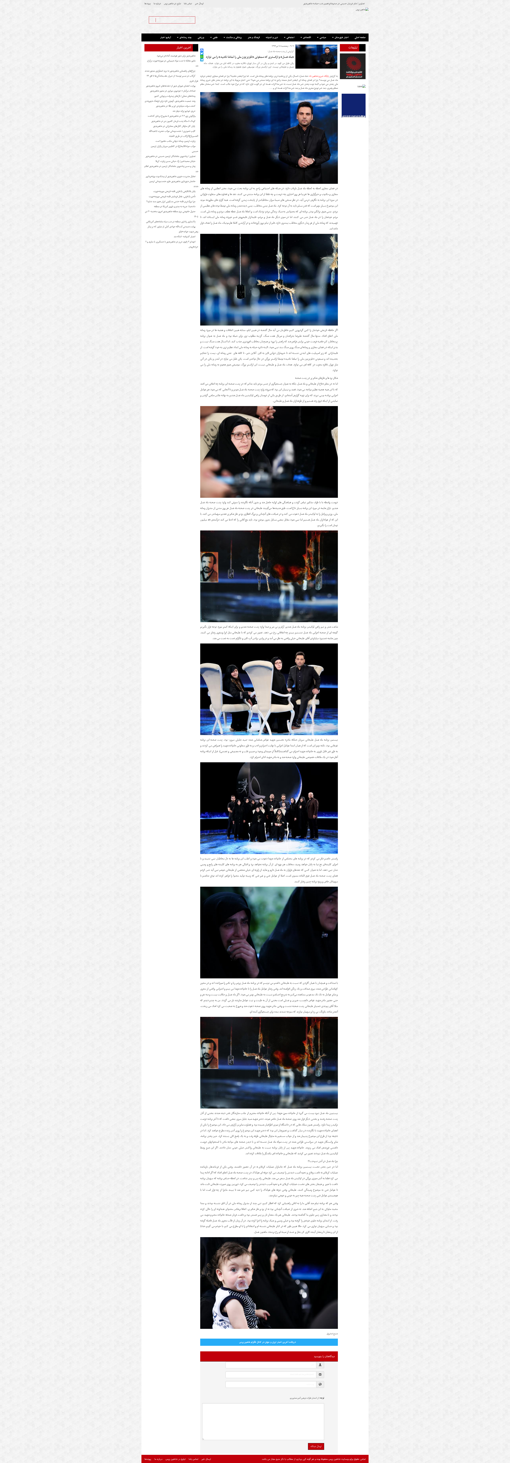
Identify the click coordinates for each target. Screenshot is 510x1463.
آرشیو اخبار (165, 37)
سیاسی (322, 37)
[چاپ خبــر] (201, 46)
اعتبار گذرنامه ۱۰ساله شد (184, 237)
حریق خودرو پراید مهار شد (184, 111)
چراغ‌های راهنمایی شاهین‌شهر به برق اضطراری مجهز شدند (170, 71)
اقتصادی (306, 37)
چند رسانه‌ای (185, 37)
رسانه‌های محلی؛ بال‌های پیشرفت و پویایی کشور (174, 96)
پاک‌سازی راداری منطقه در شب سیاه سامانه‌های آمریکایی (170, 222)
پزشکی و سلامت (234, 37)
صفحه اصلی (360, 37)
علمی (215, 37)
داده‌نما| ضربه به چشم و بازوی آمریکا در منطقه (174, 207)
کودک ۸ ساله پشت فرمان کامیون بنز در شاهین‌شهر (173, 121)
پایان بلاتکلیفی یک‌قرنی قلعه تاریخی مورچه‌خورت (174, 191)
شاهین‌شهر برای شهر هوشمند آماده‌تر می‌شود (176, 56)
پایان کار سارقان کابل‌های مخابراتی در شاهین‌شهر (174, 126)
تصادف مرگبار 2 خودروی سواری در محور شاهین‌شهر (172, 91)
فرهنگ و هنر (254, 37)
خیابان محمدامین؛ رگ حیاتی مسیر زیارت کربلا (175, 161)
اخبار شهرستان (341, 37)
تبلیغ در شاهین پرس (172, 4)
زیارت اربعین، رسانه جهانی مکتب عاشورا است (175, 141)
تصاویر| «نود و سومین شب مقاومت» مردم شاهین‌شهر (341, 4)
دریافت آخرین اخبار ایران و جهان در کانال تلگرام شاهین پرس (267, 1342)
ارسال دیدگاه (316, 1446)
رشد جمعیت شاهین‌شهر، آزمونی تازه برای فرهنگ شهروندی (170, 101)
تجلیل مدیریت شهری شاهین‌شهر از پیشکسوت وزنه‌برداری (170, 176)
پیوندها (147, 4)
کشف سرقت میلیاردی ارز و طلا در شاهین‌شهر (175, 106)
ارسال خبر (199, 4)
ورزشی (201, 37)
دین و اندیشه (272, 37)
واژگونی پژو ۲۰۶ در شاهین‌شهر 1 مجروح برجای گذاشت (171, 116)
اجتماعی (290, 37)
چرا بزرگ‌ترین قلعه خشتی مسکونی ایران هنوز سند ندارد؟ (170, 202)
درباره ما (157, 4)
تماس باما (188, 4)
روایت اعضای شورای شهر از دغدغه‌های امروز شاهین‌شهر (170, 86)
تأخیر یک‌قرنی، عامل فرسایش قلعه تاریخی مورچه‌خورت (172, 197)
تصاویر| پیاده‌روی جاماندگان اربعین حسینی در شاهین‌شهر (170, 156)
